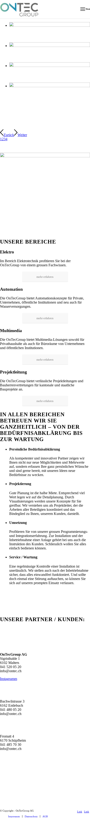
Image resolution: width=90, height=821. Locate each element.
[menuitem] (85, 9)
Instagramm (8, 679)
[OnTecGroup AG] (36, 9)
